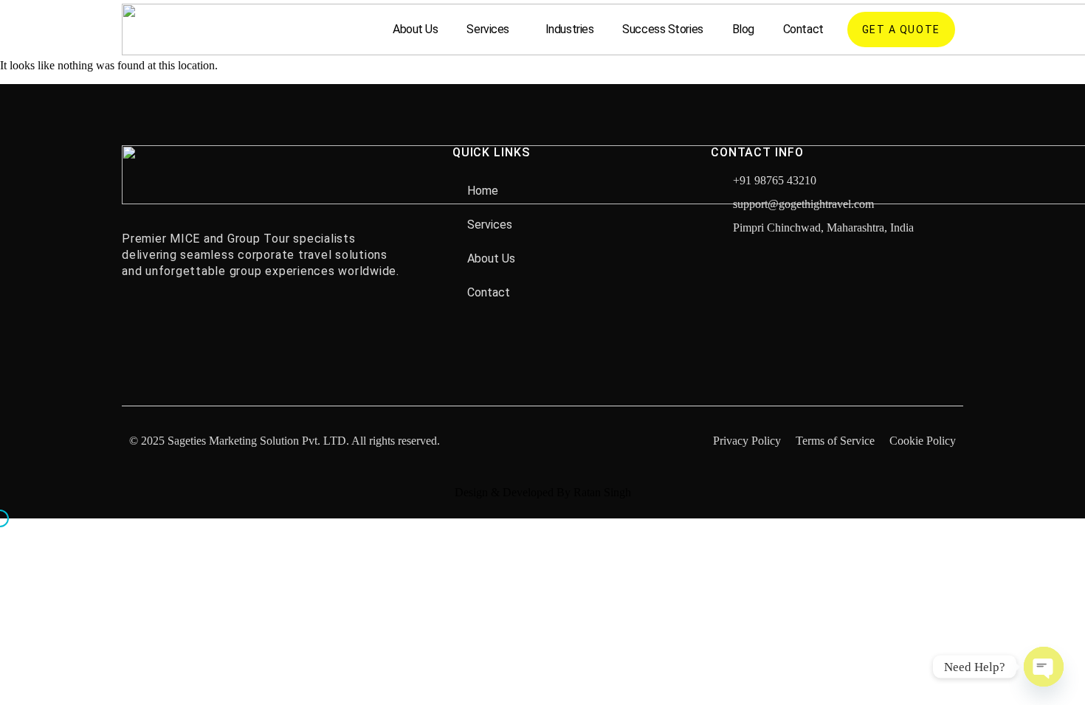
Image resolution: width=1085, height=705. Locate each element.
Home (482, 191)
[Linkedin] (236, 321)
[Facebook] (136, 321)
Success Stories (662, 29)
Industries (569, 29)
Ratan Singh (602, 492)
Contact (803, 29)
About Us (415, 29)
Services (487, 29)
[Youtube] (203, 321)
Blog (743, 29)
